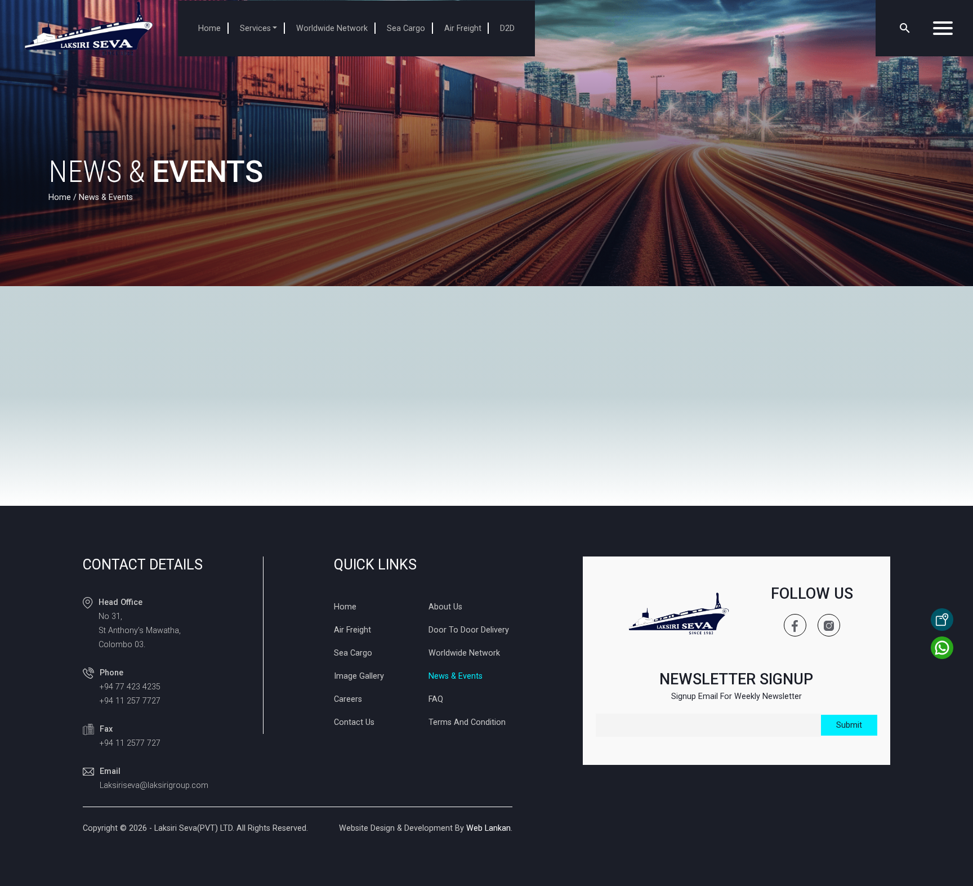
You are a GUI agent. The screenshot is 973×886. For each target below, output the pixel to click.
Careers (348, 699)
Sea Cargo (406, 28)
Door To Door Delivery (469, 630)
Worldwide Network (332, 28)
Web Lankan (488, 828)
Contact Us (354, 722)
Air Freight (462, 28)
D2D (507, 28)
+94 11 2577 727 (130, 743)
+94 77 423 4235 (130, 687)
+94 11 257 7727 (130, 701)
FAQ (436, 699)
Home (209, 28)
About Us (445, 607)
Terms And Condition (467, 722)
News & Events (456, 676)
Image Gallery (359, 676)
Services (255, 28)
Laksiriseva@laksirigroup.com (154, 785)
